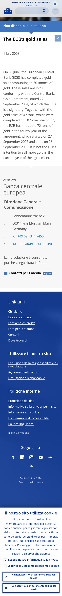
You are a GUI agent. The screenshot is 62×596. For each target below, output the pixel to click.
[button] (55, 3)
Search (44, 11)
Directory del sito (20, 433)
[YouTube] (41, 457)
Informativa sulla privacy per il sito (32, 406)
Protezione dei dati (21, 401)
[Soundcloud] (50, 457)
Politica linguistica (21, 424)
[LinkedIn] (22, 457)
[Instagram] (31, 457)
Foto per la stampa (21, 329)
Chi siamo (15, 311)
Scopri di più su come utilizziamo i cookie (33, 566)
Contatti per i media (25, 273)
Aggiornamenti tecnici (23, 372)
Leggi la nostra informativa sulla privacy (33, 560)
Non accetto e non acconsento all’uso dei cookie (33, 588)
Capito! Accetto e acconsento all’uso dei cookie (33, 576)
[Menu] (55, 11)
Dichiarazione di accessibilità (28, 418)
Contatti (13, 334)
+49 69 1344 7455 (31, 236)
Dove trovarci (17, 340)
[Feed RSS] (31, 466)
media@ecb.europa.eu (35, 244)
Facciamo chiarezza (21, 323)
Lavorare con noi (20, 317)
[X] (13, 457)
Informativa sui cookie (23, 412)
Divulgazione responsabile (26, 378)
